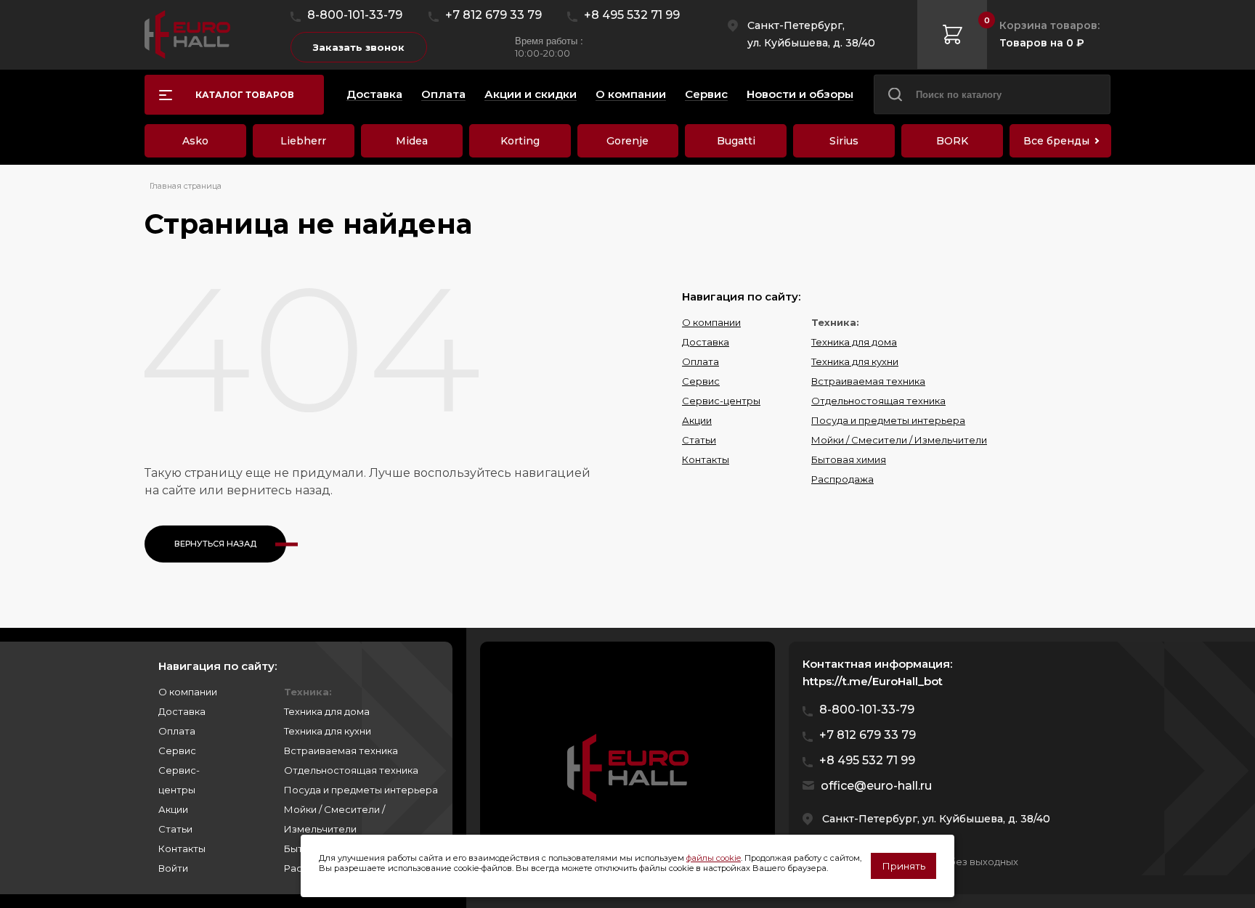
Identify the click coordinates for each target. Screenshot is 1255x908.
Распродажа (842, 479)
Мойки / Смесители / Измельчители (899, 440)
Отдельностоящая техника (878, 400)
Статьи (699, 440)
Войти (173, 868)
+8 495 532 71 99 (632, 15)
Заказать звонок (359, 47)
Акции (697, 420)
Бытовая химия (848, 459)
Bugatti (736, 140)
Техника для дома (854, 342)
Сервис (701, 381)
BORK (952, 140)
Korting (520, 140)
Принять (903, 866)
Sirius (843, 140)
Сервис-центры (721, 400)
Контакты (705, 459)
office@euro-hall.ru (876, 786)
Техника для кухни (854, 361)
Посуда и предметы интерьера (888, 420)
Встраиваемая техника (868, 381)
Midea (412, 140)
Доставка (705, 342)
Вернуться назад (215, 544)
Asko (195, 140)
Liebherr (303, 140)
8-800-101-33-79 (354, 15)
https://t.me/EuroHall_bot (873, 681)
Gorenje (627, 140)
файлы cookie (713, 858)
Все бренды (1056, 140)
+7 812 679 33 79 (493, 15)
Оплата (700, 361)
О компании (711, 322)
